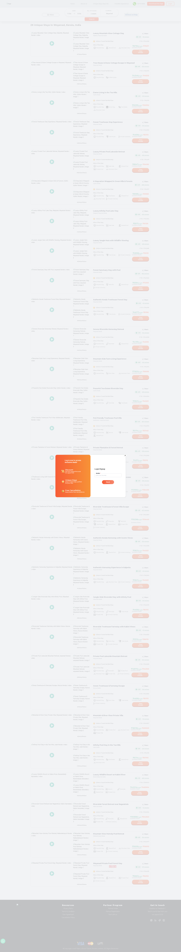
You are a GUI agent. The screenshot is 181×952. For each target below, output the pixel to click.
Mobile (98, 473)
